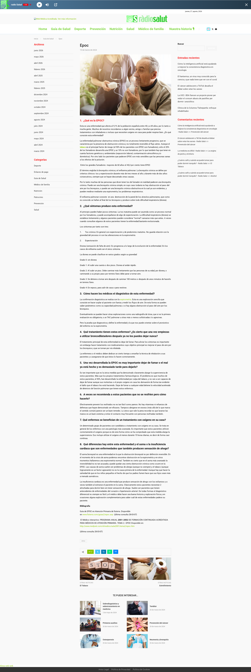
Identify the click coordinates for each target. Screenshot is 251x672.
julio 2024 (38, 126)
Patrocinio (38, 197)
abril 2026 (38, 63)
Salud (130, 29)
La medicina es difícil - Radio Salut (191, 151)
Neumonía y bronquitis (159, 640)
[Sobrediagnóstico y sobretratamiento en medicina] (90, 608)
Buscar (181, 44)
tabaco (83, 147)
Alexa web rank (6, 666)
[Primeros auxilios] (90, 625)
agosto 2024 (39, 120)
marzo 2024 (39, 151)
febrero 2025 (39, 88)
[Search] (208, 29)
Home (43, 29)
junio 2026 (38, 50)
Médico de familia (151, 29)
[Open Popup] (56, 5)
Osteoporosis (108, 640)
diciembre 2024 (40, 94)
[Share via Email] (115, 552)
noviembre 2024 (41, 101)
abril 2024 (38, 145)
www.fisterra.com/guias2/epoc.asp (98, 514)
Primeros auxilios (110, 623)
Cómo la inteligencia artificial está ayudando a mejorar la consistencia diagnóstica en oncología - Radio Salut (197, 129)
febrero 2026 (39, 69)
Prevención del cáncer (159, 623)
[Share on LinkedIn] (103, 552)
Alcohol (213, 176)
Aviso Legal (104, 669)
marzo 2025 (39, 82)
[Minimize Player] (246, 5)
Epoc (83, 541)
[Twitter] (213, 29)
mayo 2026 (39, 57)
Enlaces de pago (41, 172)
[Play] (39, 4)
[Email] (216, 29)
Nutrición (116, 29)
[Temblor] (137, 608)
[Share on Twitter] (97, 552)
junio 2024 (38, 132)
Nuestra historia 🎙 (181, 29)
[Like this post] (91, 552)
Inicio (36, 39)
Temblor (153, 606)
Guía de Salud (60, 29)
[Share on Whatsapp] (109, 552)
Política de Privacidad (120, 669)
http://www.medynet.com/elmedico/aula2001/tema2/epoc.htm (107, 526)
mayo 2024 (39, 138)
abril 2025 (38, 75)
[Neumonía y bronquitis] (137, 641)
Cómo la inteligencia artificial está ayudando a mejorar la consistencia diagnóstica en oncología (197, 67)
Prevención (98, 29)
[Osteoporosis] (90, 641)
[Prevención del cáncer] (137, 625)
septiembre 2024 (41, 113)
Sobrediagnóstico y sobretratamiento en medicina (111, 606)
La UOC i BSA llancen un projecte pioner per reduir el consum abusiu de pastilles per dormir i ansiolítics (197, 98)
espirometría (125, 299)
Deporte (80, 29)
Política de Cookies (141, 669)
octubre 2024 (39, 107)
